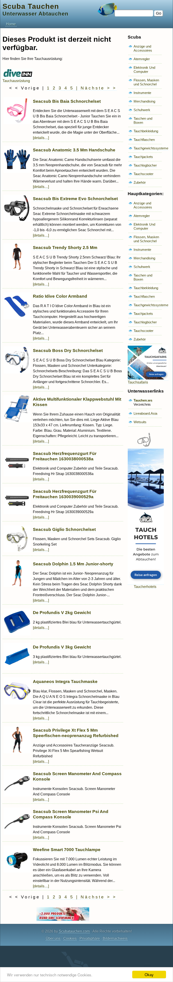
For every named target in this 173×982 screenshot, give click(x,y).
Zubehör (140, 182)
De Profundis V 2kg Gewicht (62, 612)
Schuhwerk (142, 110)
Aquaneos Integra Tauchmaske (65, 681)
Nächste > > (98, 88)
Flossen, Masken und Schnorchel (146, 82)
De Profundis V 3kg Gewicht (62, 647)
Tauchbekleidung (146, 131)
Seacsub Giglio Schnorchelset (64, 529)
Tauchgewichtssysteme (151, 148)
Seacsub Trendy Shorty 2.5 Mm (65, 247)
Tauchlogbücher (145, 165)
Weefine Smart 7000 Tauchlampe (66, 849)
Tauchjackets (143, 157)
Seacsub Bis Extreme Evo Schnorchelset (75, 198)
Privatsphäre (90, 938)
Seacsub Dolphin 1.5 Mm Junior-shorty (73, 564)
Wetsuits (140, 422)
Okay (149, 974)
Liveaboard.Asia (145, 413)
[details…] (41, 138)
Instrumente (142, 93)
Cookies (70, 938)
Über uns (53, 938)
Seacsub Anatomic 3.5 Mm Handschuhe (74, 150)
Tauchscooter (143, 174)
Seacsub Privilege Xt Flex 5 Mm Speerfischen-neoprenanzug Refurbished (75, 733)
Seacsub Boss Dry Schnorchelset (68, 350)
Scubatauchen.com (74, 931)
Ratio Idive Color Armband (60, 296)
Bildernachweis (115, 938)
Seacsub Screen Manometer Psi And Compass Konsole (70, 814)
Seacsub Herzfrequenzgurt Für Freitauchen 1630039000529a (64, 494)
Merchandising (144, 101)
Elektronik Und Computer (144, 69)
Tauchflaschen (144, 140)
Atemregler (142, 59)
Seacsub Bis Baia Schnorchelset (67, 101)
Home (11, 24)
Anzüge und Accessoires (143, 48)
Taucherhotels (145, 587)
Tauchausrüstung (16, 81)
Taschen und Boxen (143, 120)
